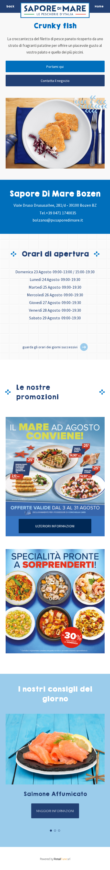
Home (99, 6)
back (10, 6)
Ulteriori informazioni (54, 526)
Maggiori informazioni (55, 811)
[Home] (55, 11)
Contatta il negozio (55, 80)
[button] (84, 347)
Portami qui (55, 66)
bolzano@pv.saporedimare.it (57, 220)
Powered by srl (55, 859)
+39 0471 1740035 (61, 212)
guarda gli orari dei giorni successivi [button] (50, 347)
